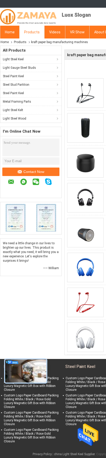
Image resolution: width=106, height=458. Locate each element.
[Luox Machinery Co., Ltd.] (28, 16)
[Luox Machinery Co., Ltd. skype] (51, 182)
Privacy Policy (42, 454)
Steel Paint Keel (13, 76)
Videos (54, 32)
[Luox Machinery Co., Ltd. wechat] (38, 182)
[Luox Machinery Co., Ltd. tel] (10, 190)
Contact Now (33, 172)
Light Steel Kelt (13, 110)
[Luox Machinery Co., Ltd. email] (14, 182)
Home (10, 32)
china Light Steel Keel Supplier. (75, 454)
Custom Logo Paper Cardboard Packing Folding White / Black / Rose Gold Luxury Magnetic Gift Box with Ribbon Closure (31, 384)
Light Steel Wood (14, 118)
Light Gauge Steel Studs (19, 68)
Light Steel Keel (13, 59)
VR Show (77, 32)
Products (32, 32)
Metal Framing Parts (17, 101)
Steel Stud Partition (16, 84)
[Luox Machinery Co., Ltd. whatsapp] (26, 182)
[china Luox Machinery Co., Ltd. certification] (15, 217)
